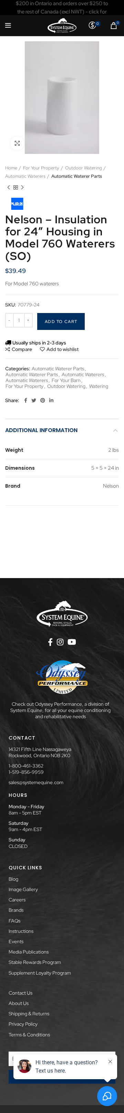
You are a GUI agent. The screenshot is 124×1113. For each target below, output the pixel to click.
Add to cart (61, 321)
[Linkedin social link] (51, 400)
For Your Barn (66, 380)
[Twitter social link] (33, 400)
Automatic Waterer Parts (76, 176)
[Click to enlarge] (17, 143)
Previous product (8, 187)
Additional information (41, 430)
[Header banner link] (62, 7)
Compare (22, 349)
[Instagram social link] (60, 642)
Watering (98, 386)
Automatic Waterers (25, 176)
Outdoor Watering (83, 168)
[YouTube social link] (71, 642)
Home (11, 168)
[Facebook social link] (25, 400)
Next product (22, 187)
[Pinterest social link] (42, 400)
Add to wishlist (62, 349)
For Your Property (41, 168)
